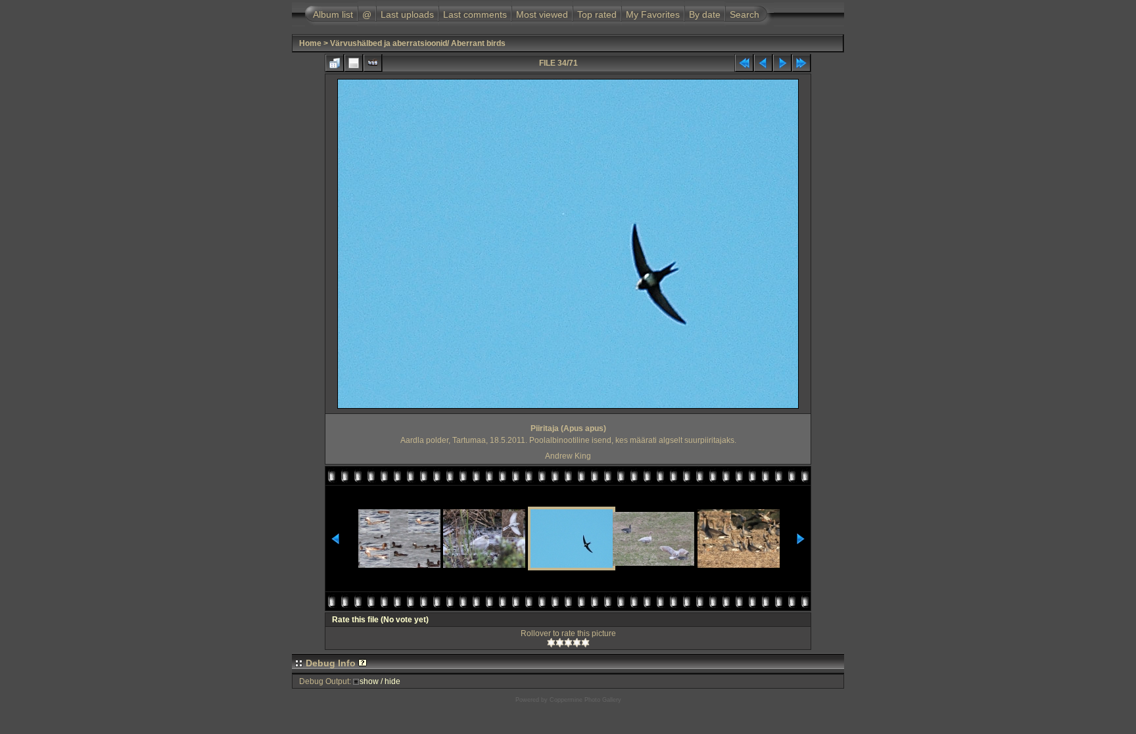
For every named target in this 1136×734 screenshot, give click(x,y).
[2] (560, 642)
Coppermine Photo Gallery (585, 700)
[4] (577, 642)
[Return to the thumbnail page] (334, 63)
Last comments (475, 14)
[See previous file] (763, 63)
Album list (333, 14)
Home (310, 43)
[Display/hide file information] (353, 63)
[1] (551, 642)
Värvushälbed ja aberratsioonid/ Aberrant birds (418, 43)
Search (744, 14)
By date (705, 14)
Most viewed (542, 14)
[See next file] (782, 63)
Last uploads (407, 14)
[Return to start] (744, 63)
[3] (568, 642)
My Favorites (653, 14)
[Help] (362, 663)
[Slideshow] (373, 63)
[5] (585, 642)
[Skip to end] (801, 63)
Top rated (597, 14)
